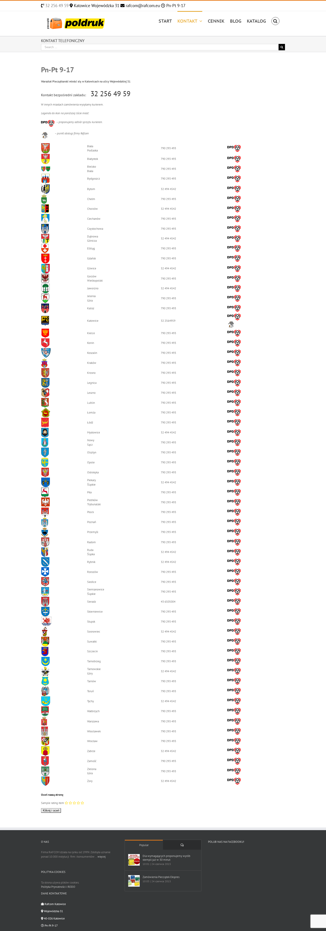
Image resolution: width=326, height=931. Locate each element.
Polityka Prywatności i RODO (58, 887)
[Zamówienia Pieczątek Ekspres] (134, 881)
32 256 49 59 (56, 5)
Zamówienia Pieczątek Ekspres (161, 877)
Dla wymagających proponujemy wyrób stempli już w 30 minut (166, 858)
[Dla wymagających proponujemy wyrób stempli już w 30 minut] (134, 860)
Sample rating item (52, 803)
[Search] (275, 20)
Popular (144, 845)
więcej (102, 856)
